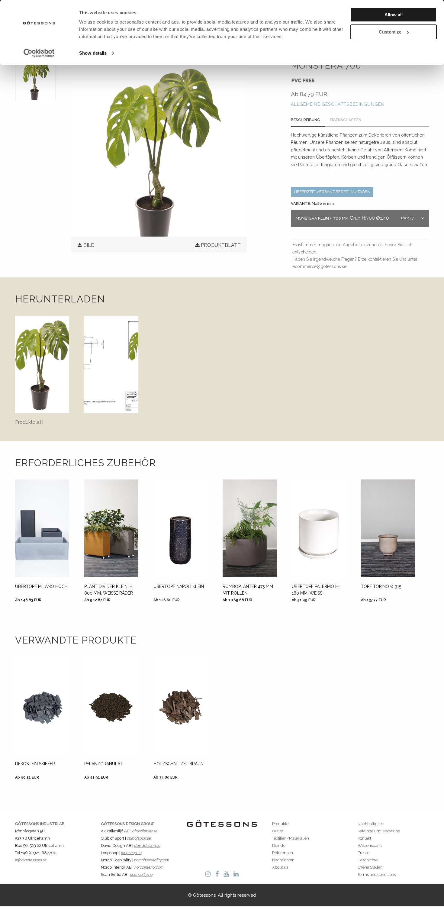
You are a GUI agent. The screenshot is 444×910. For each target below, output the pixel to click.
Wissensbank (370, 845)
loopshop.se (131, 852)
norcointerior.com (148, 867)
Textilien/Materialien (290, 838)
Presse (363, 852)
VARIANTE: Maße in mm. (313, 203)
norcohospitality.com (151, 860)
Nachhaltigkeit (371, 823)
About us (280, 867)
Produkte (280, 823)
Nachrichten (283, 860)
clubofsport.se (139, 838)
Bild (89, 245)
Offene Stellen (370, 867)
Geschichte (368, 860)
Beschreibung (305, 120)
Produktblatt (221, 245)
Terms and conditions (377, 874)
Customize (390, 31)
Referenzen (282, 852)
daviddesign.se (147, 845)
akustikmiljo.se (144, 831)
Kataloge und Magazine (379, 831)
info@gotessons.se (31, 860)
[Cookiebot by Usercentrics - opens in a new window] (39, 53)
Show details (93, 53)
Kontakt (364, 838)
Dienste (278, 845)
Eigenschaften (345, 120)
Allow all (393, 14)
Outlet (277, 831)
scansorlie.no (141, 874)
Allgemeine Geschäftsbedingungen (337, 104)
